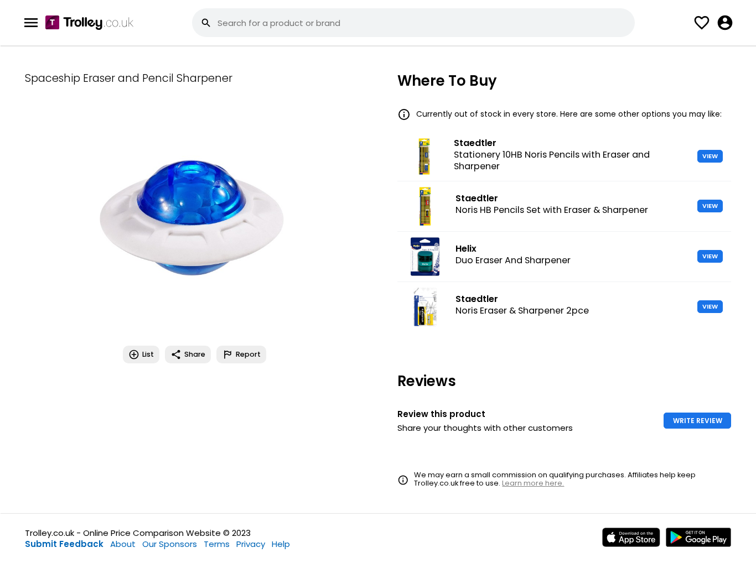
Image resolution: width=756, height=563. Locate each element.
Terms (217, 544)
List (148, 354)
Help (281, 544)
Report (248, 354)
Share (194, 354)
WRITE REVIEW (697, 420)
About (123, 544)
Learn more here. (533, 483)
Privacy (250, 544)
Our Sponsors (169, 544)
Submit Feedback (64, 544)
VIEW (710, 156)
